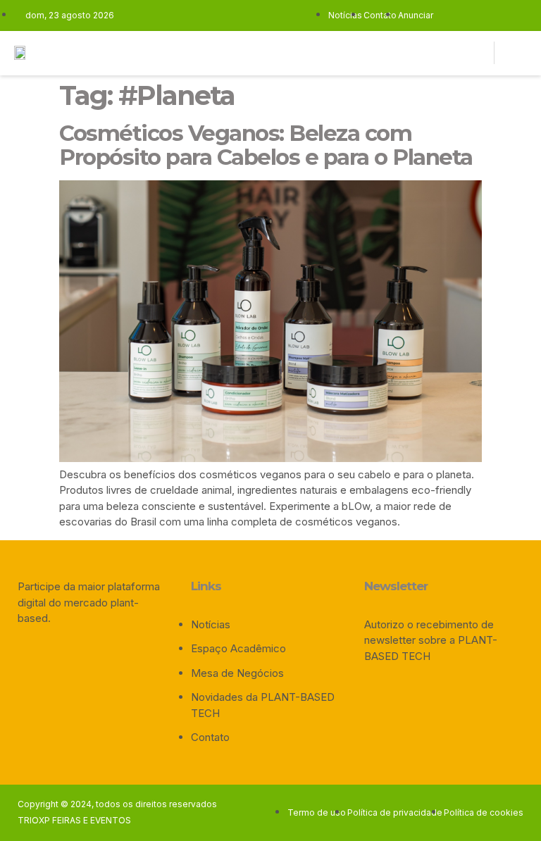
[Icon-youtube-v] (446, 53)
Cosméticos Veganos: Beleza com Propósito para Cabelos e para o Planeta (266, 145)
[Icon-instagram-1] (425, 53)
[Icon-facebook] (403, 53)
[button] (377, 53)
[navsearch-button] (515, 53)
